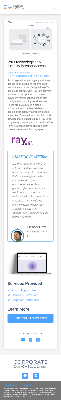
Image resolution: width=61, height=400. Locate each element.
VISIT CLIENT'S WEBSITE (30, 318)
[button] (54, 7)
